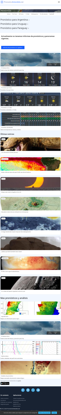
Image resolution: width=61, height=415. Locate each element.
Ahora (8, 14)
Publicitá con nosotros (6, 402)
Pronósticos (6, 11)
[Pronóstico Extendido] (12, 2)
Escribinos (3, 400)
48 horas (21, 14)
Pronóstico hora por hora (7, 89)
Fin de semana (43, 14)
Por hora (14, 14)
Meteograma (34, 14)
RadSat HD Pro (17, 404)
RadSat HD (16, 402)
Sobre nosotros (4, 398)
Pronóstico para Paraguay (14, 28)
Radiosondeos (16, 406)
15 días (27, 14)
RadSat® (52, 14)
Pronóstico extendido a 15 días (8, 109)
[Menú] (59, 2)
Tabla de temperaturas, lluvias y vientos (11, 128)
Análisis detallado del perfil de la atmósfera (12, 357)
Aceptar (54, 412)
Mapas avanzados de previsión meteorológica (12, 377)
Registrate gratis (5, 404)
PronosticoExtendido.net (19, 400)
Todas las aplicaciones (18, 398)
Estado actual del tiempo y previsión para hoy (12, 69)
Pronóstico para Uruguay (14, 23)
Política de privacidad (44, 412)
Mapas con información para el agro (10, 317)
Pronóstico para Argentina (15, 19)
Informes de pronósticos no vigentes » (13, 47)
